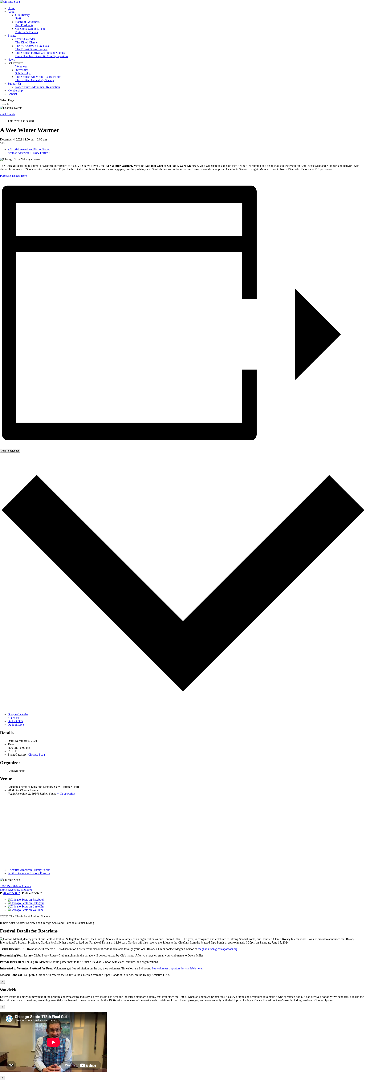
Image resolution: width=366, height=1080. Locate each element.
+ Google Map (66, 793)
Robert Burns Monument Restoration (37, 87)
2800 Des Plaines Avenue (15, 886)
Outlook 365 (15, 721)
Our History (22, 15)
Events (12, 35)
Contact (12, 93)
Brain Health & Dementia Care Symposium (41, 56)
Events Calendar (25, 39)
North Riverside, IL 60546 (16, 889)
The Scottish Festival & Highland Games (40, 52)
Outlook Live (16, 724)
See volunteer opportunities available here (177, 968)
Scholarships (22, 73)
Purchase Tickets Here (13, 175)
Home (11, 8)
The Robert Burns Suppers (31, 49)
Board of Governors (27, 21)
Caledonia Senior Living (30, 28)
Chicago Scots (36, 754)
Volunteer (21, 66)
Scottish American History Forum (29, 149)
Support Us (14, 83)
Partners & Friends (26, 32)
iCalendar (13, 717)
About (11, 11)
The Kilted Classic (26, 42)
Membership (15, 90)
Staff (18, 18)
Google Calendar (18, 714)
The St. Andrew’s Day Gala (32, 45)
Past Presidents (24, 25)
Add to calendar (10, 450)
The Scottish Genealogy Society (34, 80)
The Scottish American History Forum (38, 76)
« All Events (7, 114)
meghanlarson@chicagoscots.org (218, 949)
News (11, 59)
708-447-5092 (11, 893)
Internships (21, 69)
